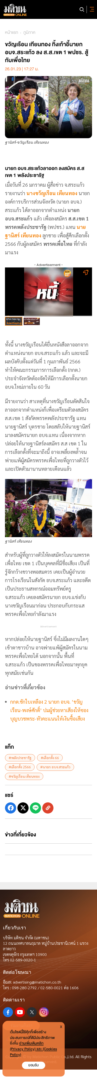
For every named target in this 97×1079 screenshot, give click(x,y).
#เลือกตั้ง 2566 (20, 767)
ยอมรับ (33, 1065)
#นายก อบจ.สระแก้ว (55, 767)
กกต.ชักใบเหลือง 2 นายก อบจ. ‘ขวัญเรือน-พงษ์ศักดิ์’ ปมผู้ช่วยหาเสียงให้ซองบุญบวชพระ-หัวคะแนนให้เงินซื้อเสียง (49, 710)
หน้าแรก (11, 32)
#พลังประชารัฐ (20, 757)
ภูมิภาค (29, 32)
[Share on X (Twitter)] (23, 808)
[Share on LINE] (35, 808)
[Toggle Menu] (91, 9)
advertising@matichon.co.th (37, 982)
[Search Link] (82, 9)
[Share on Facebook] (10, 808)
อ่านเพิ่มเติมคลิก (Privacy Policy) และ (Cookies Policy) (33, 1049)
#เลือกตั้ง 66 (50, 757)
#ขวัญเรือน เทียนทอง (24, 776)
